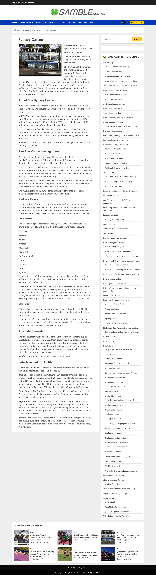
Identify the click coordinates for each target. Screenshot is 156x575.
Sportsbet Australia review (116, 163)
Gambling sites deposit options (115, 229)
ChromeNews (85, 572)
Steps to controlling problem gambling (119, 489)
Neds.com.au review (113, 99)
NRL (79, 22)
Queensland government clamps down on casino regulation (127, 554)
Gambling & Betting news (113, 219)
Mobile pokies (113, 414)
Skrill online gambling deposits (118, 456)
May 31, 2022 (79, 558)
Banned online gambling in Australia (118, 118)
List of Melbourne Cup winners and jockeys (122, 332)
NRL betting (108, 346)
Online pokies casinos (114, 410)
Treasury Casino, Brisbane (116, 323)
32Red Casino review (113, 358)
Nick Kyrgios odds (110, 341)
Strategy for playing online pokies (121, 423)
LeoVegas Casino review (115, 378)
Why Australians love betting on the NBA (122, 126)
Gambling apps (109, 224)
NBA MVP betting (110, 336)
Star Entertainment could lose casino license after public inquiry (128, 537)
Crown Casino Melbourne (115, 314)
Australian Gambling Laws (114, 104)
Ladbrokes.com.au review (115, 94)
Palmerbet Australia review (116, 158)
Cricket (62, 22)
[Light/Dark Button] (123, 22)
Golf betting (108, 233)
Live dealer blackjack (116, 386)
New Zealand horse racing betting (119, 251)
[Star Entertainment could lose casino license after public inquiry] (108, 537)
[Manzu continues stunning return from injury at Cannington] (21, 554)
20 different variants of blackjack (120, 400)
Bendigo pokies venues (112, 131)
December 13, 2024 (38, 543)
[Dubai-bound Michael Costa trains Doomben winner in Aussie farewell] (65, 537)
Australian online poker (112, 108)
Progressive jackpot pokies (118, 418)
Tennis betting (109, 498)
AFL (85, 22)
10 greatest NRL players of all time (119, 350)
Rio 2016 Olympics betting (113, 480)
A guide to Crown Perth (114, 304)
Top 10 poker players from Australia (118, 511)
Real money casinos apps (115, 433)
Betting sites (50, 22)
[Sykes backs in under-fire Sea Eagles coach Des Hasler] (65, 554)
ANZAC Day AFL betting (115, 71)
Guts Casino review (113, 368)
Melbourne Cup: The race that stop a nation (120, 328)
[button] (128, 22)
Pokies (39, 22)
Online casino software (114, 405)
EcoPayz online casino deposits (117, 363)
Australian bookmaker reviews (115, 90)
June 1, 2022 (79, 543)
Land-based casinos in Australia (116, 300)
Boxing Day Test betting (115, 186)
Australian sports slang (112, 113)
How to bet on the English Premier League (122, 270)
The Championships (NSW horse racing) (121, 256)
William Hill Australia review (117, 168)
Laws (92, 22)
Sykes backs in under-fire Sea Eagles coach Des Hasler (86, 554)
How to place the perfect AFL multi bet (121, 81)
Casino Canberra (112, 309)
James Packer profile (111, 295)
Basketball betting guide (113, 122)
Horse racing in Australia (113, 242)
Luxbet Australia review (115, 153)
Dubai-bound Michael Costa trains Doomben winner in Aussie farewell (86, 537)
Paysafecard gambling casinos (117, 428)
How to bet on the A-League (116, 265)
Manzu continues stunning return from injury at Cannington (42, 554)
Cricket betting (109, 173)
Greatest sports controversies (115, 238)
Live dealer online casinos (115, 382)
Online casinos (26, 22)
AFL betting (108, 63)
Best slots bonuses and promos (115, 140)
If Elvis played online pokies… (115, 283)
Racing (72, 22)
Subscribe (139, 22)
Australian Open (112, 502)
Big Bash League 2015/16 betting (118, 181)
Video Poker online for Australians (117, 516)
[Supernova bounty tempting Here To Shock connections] (21, 537)
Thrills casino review (113, 466)
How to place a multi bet (113, 279)
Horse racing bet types (114, 246)
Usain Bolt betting (112, 484)
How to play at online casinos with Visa (121, 373)
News (14, 22)
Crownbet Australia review (116, 149)
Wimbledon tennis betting (116, 507)
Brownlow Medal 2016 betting (117, 76)
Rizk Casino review (113, 451)
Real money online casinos (115, 438)
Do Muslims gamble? (111, 195)
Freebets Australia (110, 215)
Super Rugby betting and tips (115, 493)
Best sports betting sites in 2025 (116, 145)
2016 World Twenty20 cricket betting (120, 177)
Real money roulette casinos (116, 443)
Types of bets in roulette (117, 447)
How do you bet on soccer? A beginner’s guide (122, 261)
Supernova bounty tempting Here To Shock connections (41, 537)
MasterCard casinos (113, 391)
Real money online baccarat (114, 475)
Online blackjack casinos (115, 396)
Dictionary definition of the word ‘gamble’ (120, 191)
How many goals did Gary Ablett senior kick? (121, 274)
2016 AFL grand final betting (117, 67)
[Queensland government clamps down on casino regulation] (108, 554)
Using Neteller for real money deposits (121, 471)
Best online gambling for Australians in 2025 (121, 135)
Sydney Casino (111, 318)
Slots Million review (113, 461)
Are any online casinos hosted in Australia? (120, 86)
